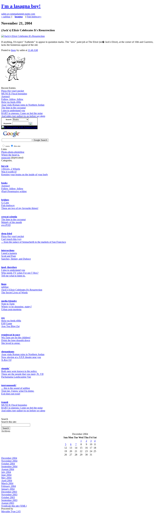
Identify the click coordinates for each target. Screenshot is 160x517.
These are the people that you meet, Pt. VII (22, 374)
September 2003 (9, 500)
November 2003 (9, 494)
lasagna (19, 16)
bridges (5, 199)
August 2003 (7, 503)
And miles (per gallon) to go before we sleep (23, 116)
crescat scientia (9, 216)
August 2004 (7, 469)
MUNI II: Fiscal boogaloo (14, 93)
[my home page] (14, 85)
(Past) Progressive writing (14, 191)
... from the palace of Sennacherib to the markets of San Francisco (33, 242)
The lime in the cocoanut (13, 107)
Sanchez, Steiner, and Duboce (16, 258)
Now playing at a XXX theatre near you (21, 357)
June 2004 (6, 475)
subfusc (5, 287)
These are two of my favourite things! (19, 208)
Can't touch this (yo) (11, 239)
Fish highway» (34, 16)
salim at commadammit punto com (18, 13)
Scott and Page (8, 256)
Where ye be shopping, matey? (16, 306)
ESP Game (6, 323)
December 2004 (9, 458)
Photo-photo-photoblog (12, 152)
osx (3, 318)
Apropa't (5, 96)
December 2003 (9, 491)
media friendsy (9, 301)
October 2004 (8, 463)
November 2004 (9, 461)
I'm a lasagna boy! (21, 6)
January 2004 (8, 489)
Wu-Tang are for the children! (15, 337)
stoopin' (5, 368)
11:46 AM (33, 50)
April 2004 (6, 480)
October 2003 (8, 497)
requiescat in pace (10, 334)
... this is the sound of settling (15, 388)
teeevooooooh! (8, 385)
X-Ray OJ (6, 360)
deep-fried (6, 233)
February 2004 (8, 486)
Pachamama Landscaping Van (16, 377)
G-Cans (5, 202)
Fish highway (8, 205)
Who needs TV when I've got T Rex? (19, 273)
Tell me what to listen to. (13, 275)
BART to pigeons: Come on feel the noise (22, 113)
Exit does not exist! (10, 393)
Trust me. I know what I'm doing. (17, 391)
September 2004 (9, 466)
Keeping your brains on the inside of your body (24, 174)
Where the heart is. (10, 154)
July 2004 (6, 472)
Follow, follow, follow (12, 99)
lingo (13, 50)
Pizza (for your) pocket (12, 90)
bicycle (4, 166)
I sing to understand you (13, 110)
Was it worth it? (9, 171)
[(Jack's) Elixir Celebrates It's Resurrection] (23, 36)
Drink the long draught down (15, 340)
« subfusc (6, 16)
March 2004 (7, 483)
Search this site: (9, 422)
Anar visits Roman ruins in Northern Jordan (22, 105)
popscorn (5, 157)
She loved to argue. (10, 343)
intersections (7, 250)
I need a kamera (9, 253)
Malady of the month (11, 222)
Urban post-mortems (11, 309)
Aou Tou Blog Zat (10, 326)
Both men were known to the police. (19, 371)
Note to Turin (8, 303)
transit (4, 402)
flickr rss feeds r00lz (11, 102)
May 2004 (6, 477)
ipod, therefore (9, 267)
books (4, 183)
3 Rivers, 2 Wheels (10, 169)
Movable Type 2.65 (11, 511)
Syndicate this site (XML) (14, 506)
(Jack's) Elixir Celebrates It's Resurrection (21, 289)
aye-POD (6, 225)
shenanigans (7, 351)
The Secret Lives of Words (14, 292)
